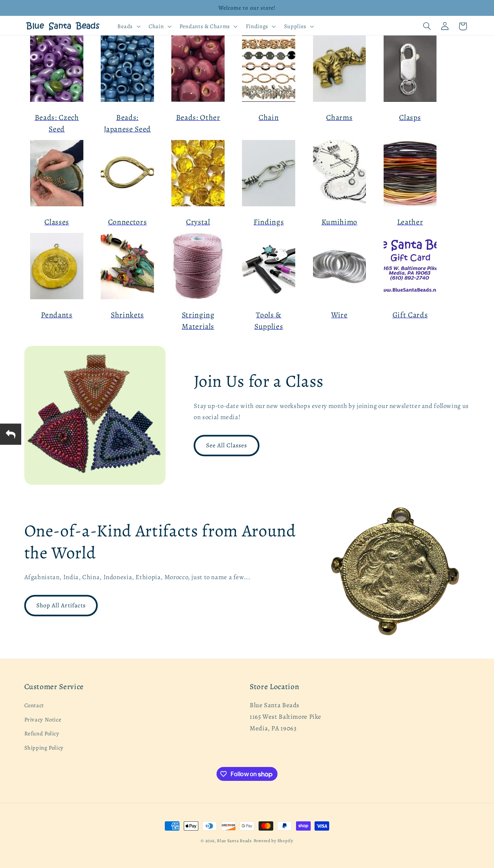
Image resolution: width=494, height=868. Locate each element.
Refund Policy (41, 733)
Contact (34, 706)
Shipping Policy (44, 748)
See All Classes (226, 445)
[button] (128, 26)
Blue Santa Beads (234, 841)
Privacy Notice (43, 719)
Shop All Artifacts (61, 605)
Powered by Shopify (273, 841)
